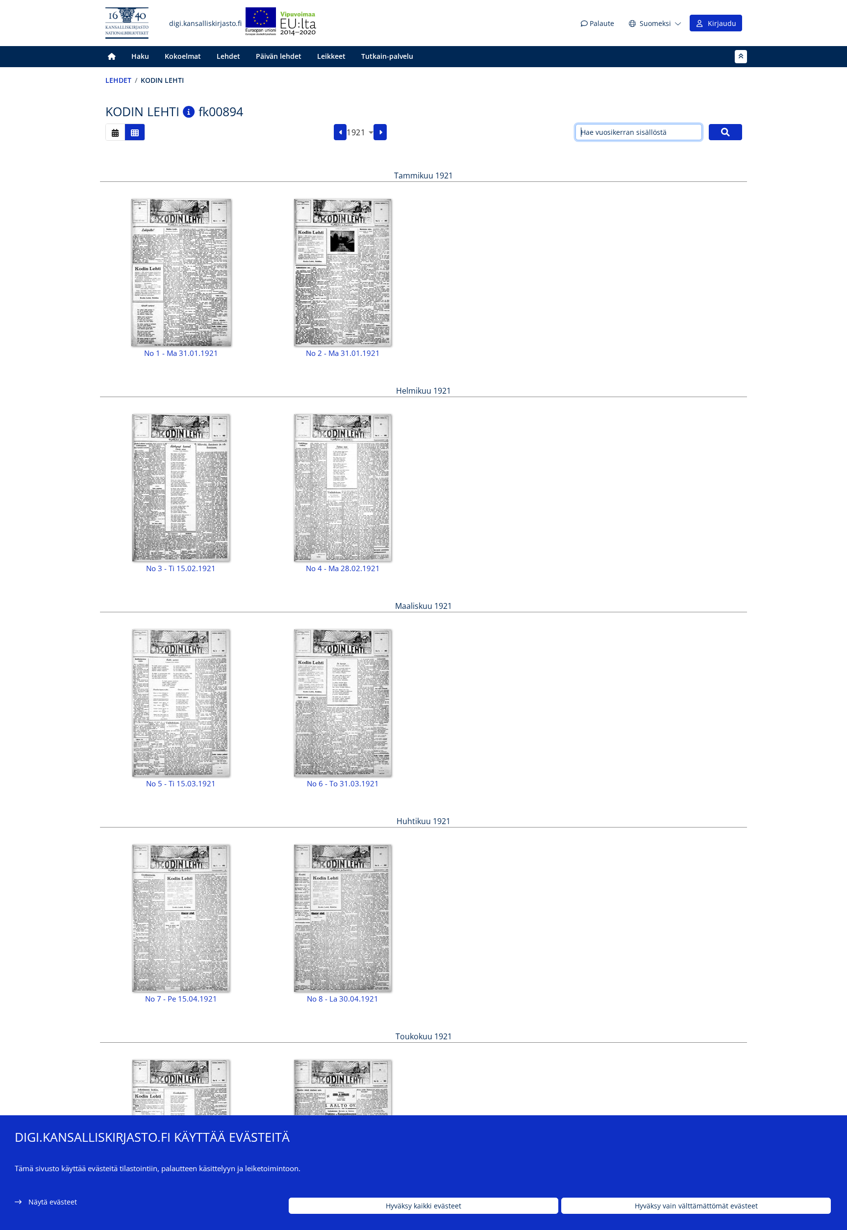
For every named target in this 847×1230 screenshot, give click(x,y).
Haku (140, 56)
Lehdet (228, 56)
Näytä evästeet (52, 1201)
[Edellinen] (340, 132)
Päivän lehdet (278, 56)
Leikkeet (331, 56)
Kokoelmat (183, 56)
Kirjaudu (720, 23)
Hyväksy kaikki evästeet (423, 1205)
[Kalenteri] (115, 132)
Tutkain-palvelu (387, 56)
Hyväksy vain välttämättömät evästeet (696, 1205)
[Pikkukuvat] (135, 132)
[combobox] (360, 132)
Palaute (601, 23)
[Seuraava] (380, 132)
